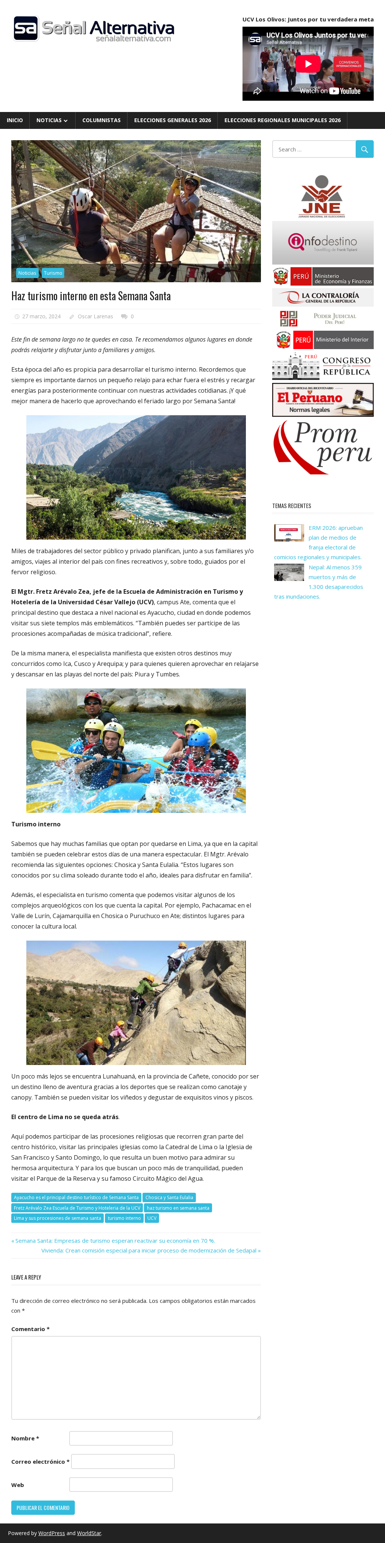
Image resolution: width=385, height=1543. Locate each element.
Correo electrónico (40, 1461)
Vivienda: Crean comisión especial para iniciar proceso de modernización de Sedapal (148, 1250)
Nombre (25, 1438)
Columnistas (101, 120)
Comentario (30, 1329)
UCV (151, 1218)
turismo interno (124, 1218)
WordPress (51, 1533)
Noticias (49, 120)
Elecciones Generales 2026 (172, 120)
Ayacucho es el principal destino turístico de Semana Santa (76, 1197)
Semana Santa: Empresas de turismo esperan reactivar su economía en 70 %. (115, 1240)
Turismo (53, 272)
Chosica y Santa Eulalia (169, 1197)
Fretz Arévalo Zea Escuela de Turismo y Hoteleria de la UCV (77, 1208)
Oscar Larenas (95, 316)
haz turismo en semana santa (178, 1208)
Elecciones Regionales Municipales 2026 (282, 120)
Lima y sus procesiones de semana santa (57, 1218)
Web (17, 1485)
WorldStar (89, 1533)
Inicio (15, 120)
